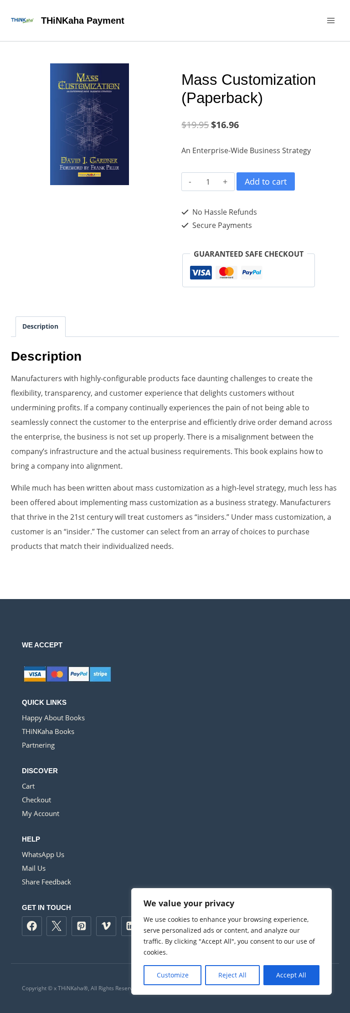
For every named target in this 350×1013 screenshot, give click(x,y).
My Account (40, 813)
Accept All (291, 975)
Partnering (38, 744)
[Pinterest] (82, 926)
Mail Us (34, 868)
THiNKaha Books (48, 731)
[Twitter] (56, 926)
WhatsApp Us (43, 854)
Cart (28, 786)
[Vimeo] (106, 926)
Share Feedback (46, 881)
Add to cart (266, 181)
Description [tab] (40, 326)
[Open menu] (330, 20)
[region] (231, 941)
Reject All (232, 975)
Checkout (36, 799)
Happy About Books (53, 717)
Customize (173, 975)
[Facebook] (32, 926)
